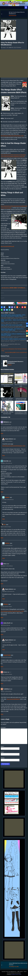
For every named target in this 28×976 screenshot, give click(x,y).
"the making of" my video (14, 966)
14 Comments (18, 47)
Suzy (4, 524)
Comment (3, 727)
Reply (2, 433)
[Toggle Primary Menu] (26, 7)
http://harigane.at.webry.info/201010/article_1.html (12, 135)
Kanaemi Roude (6, 655)
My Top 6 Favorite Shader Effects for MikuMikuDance (17, 13)
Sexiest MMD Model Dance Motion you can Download (18, 964)
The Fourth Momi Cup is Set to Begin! (17, 362)
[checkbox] (3, 3)
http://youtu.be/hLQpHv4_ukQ (7, 246)
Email (2, 752)
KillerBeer (7, 543)
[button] (2, 307)
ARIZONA (4, 344)
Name (2, 746)
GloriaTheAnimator (12, 15)
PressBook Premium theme (16, 974)
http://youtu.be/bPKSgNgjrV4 (13, 699)
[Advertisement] (14, 64)
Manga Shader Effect (10, 344)
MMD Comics (17, 344)
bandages (7, 497)
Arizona (12, 47)
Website (2, 758)
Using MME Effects (4, 345)
